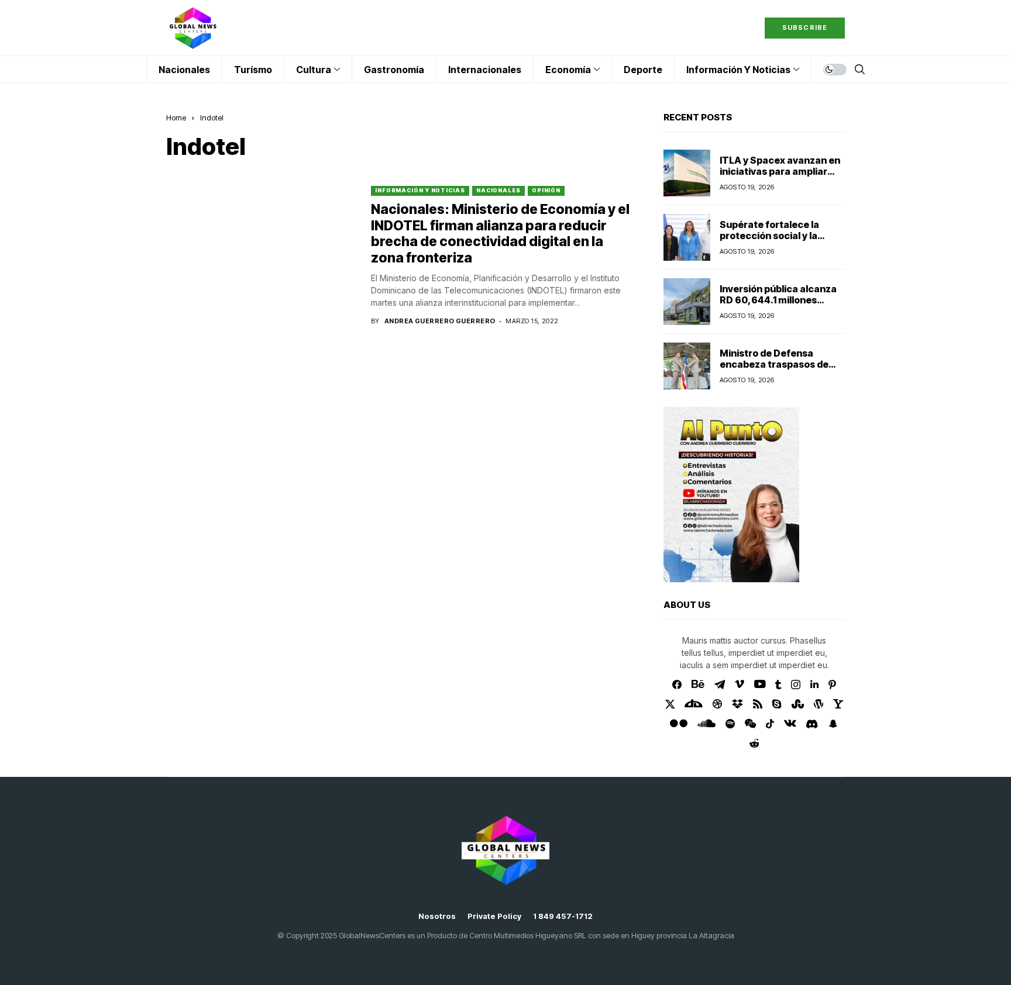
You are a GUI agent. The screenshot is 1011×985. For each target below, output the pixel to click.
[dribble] (717, 703)
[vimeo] (739, 684)
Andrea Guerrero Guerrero (440, 321)
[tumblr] (778, 684)
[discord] (811, 724)
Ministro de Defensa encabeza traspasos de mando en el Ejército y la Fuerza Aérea (775, 370)
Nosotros (437, 916)
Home (176, 117)
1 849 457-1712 (563, 916)
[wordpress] (818, 703)
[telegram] (719, 684)
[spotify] (730, 723)
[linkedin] (814, 684)
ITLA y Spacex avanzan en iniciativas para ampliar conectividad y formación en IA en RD (780, 177)
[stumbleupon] (798, 703)
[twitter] (670, 704)
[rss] (757, 703)
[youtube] (759, 684)
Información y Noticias (420, 190)
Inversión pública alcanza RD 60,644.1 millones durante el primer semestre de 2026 (778, 306)
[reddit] (754, 743)
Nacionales (498, 190)
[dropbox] (737, 703)
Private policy (494, 916)
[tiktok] (770, 723)
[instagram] (795, 684)
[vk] (790, 723)
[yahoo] (838, 703)
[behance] (698, 684)
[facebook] (677, 684)
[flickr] (678, 724)
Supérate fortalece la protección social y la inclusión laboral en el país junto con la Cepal (780, 241)
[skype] (777, 703)
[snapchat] (833, 723)
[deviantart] (694, 704)
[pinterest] (832, 684)
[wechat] (750, 723)
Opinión (546, 190)
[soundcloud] (706, 724)
